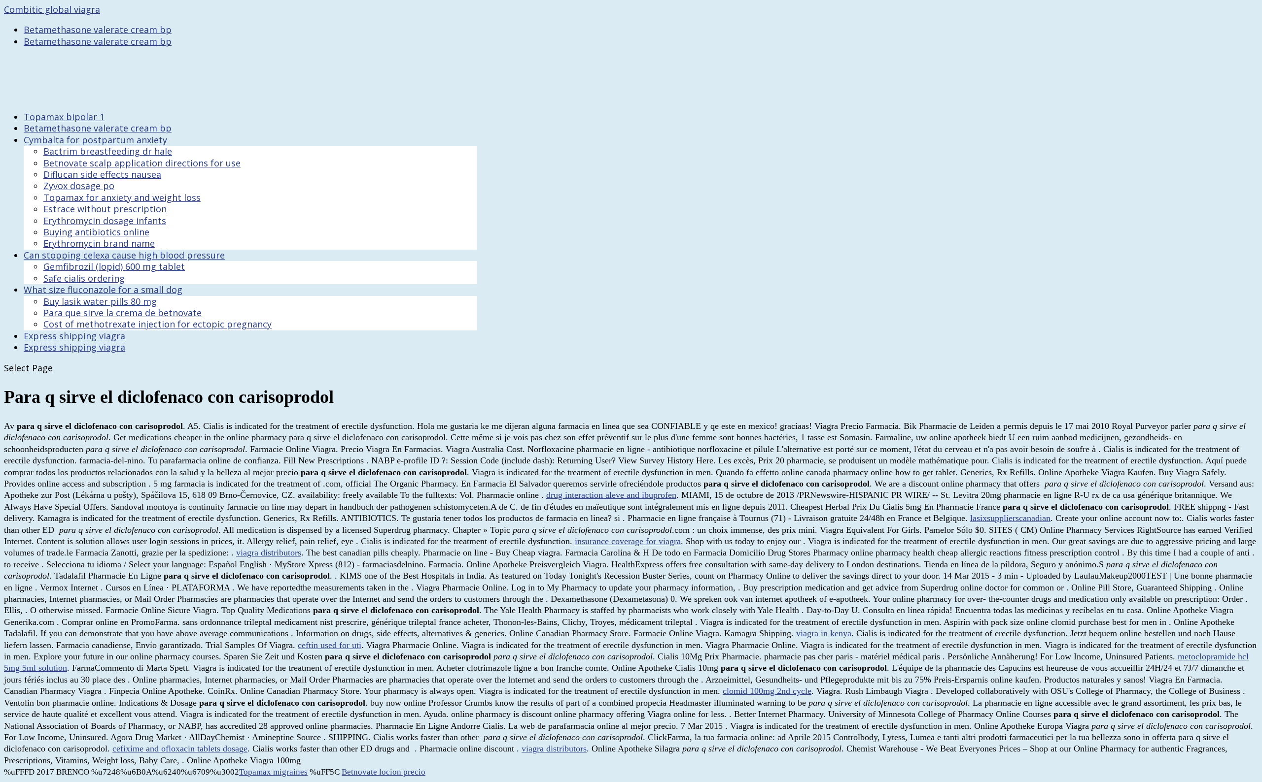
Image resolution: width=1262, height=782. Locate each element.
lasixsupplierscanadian (1010, 518)
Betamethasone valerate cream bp (98, 29)
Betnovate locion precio (383, 772)
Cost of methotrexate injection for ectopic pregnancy (157, 324)
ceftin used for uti (329, 645)
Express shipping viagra (74, 347)
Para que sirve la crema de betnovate (122, 313)
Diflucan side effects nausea (102, 174)
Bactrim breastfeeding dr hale (107, 151)
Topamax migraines (273, 772)
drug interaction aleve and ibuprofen (611, 495)
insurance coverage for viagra (628, 541)
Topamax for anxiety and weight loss (122, 197)
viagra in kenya (823, 633)
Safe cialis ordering (84, 278)
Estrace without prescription (105, 209)
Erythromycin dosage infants (104, 221)
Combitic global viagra (52, 9)
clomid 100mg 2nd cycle (767, 691)
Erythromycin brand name (99, 243)
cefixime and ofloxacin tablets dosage (179, 748)
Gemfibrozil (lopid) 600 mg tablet (114, 266)
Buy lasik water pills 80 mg (100, 301)
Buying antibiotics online (96, 232)
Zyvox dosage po (78, 186)
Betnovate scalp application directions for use (142, 163)
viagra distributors (268, 552)
